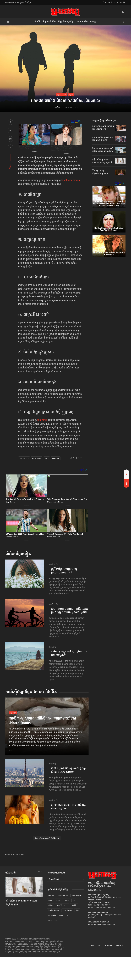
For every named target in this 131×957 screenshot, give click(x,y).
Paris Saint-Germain (55, 915)
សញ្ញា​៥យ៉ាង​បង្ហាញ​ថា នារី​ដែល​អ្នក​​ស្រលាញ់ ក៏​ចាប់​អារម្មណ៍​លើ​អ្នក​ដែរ (69, 611)
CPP (68, 915)
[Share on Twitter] (10, 131)
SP (100, 945)
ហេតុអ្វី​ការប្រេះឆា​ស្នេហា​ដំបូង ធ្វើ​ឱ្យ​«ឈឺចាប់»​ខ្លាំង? (103, 127)
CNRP (50, 900)
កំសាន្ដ (93, 21)
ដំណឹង (38, 21)
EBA (77, 910)
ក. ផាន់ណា (56, 107)
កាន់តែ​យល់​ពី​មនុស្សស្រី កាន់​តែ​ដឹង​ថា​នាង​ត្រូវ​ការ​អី (102, 139)
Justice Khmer (53, 910)
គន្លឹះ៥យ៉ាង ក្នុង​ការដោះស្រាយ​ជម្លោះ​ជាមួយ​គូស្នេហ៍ (102, 161)
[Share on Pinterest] (10, 139)
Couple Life (24, 458)
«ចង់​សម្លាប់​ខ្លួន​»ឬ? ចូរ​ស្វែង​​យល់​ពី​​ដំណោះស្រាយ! (69, 653)
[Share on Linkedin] (10, 148)
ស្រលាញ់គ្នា (42, 420)
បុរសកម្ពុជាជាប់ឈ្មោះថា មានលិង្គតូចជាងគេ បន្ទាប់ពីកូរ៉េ (68, 807)
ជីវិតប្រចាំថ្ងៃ (52, 647)
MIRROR (108, 945)
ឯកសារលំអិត (82, 21)
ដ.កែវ (10, 751)
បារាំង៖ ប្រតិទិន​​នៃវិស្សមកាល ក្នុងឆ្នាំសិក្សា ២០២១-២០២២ (68, 770)
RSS (92, 945)
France (66, 900)
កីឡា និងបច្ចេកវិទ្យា (66, 21)
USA (58, 900)
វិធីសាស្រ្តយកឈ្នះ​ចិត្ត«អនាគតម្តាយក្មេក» (100, 172)
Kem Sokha (67, 910)
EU (74, 900)
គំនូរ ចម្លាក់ (13, 713)
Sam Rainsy (76, 895)
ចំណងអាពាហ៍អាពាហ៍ (71, 180)
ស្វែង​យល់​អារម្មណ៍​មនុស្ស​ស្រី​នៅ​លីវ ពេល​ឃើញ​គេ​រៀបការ (102, 150)
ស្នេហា (71, 95)
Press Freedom (53, 920)
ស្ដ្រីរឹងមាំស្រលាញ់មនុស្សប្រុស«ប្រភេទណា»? (64, 571)
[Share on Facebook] (10, 122)
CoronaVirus (63, 895)
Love (46, 458)
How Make (36, 458)
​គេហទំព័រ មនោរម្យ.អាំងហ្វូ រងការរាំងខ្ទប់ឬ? (18, 2)
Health (74, 905)
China (50, 905)
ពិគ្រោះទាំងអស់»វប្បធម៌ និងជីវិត (45, 838)
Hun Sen (51, 895)
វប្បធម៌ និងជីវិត (49, 21)
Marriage (55, 458)
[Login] (122, 12)
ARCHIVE (120, 945)
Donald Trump (62, 905)
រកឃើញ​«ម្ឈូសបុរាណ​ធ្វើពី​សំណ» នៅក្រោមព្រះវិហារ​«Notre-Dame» (42, 721)
